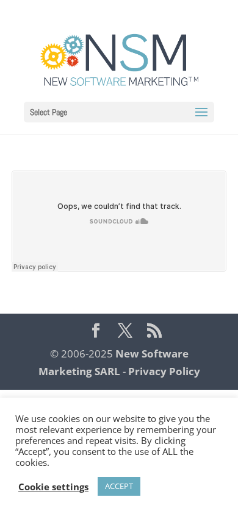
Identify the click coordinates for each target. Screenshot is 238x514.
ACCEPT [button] (119, 486)
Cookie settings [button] (53, 486)
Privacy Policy (164, 371)
